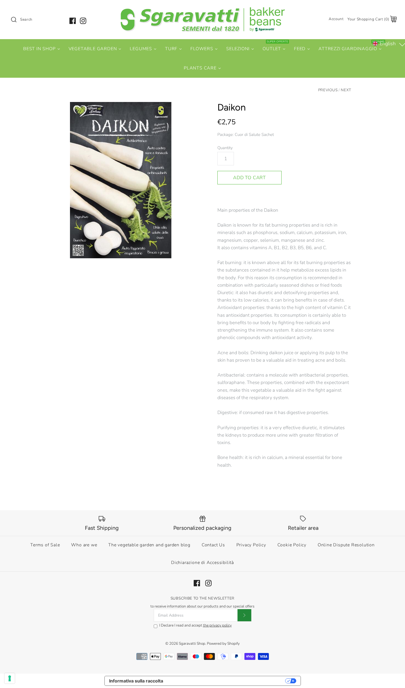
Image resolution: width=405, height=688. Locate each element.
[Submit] (244, 615)
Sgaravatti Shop (192, 643)
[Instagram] (83, 21)
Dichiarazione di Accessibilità (202, 563)
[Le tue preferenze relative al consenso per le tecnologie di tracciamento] (9, 678)
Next (346, 90)
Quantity (225, 147)
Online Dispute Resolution (346, 545)
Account (336, 19)
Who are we (84, 545)
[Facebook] (72, 21)
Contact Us (213, 545)
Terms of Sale (45, 545)
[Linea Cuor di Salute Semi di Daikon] (121, 180)
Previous (327, 90)
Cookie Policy (291, 545)
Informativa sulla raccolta (136, 681)
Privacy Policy (251, 545)
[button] (388, 43)
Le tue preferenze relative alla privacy (227, 681)
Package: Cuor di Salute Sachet (245, 134)
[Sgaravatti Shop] (202, 9)
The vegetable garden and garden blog (149, 545)
